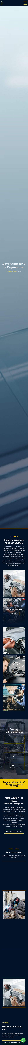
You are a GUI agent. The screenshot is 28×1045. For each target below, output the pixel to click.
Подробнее (14, 613)
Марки (15, 271)
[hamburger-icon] (25, 3)
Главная (9, 271)
